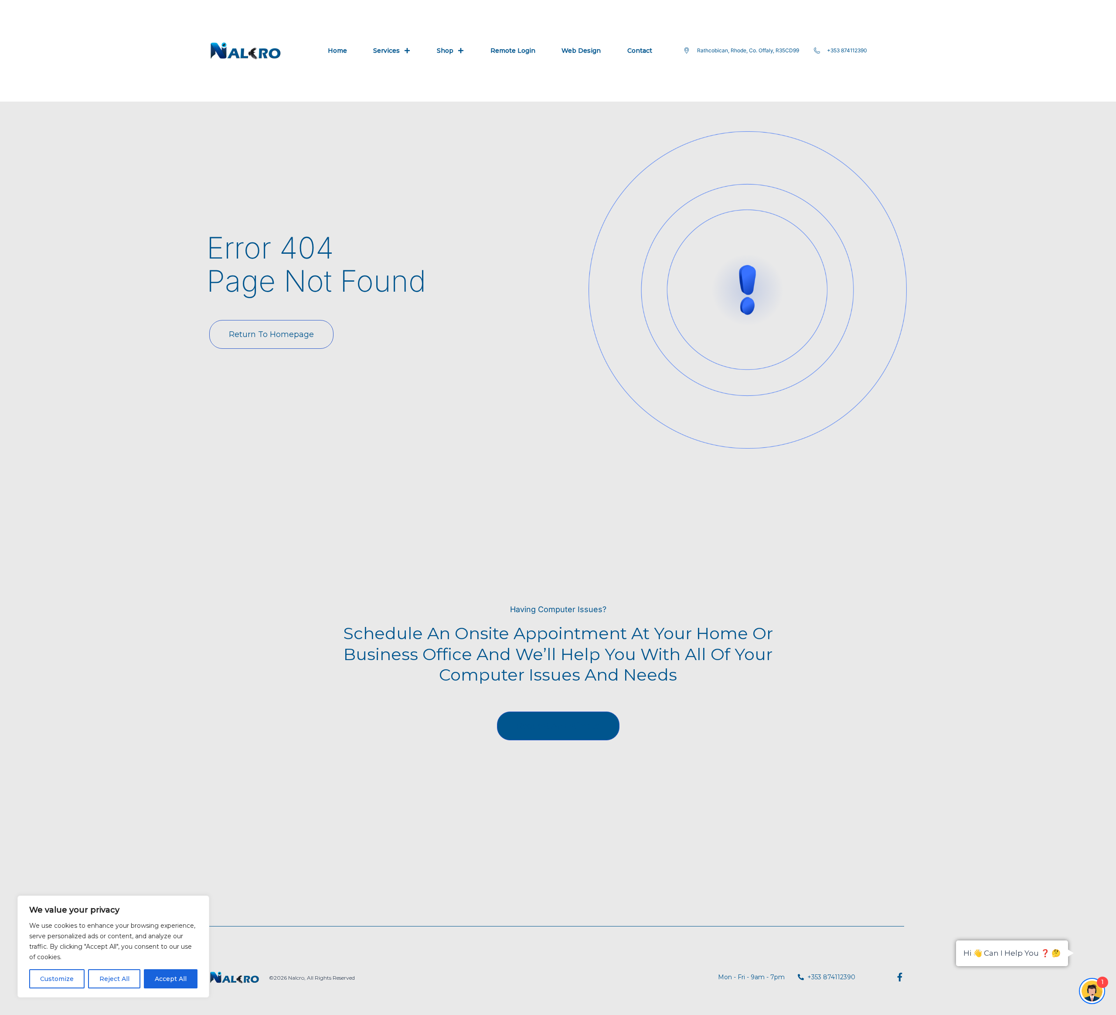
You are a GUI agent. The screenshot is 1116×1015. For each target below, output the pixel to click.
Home (337, 50)
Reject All (114, 979)
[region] (113, 947)
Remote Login (512, 50)
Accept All (171, 979)
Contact (639, 50)
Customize (57, 979)
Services (386, 50)
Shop (445, 50)
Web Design (581, 50)
